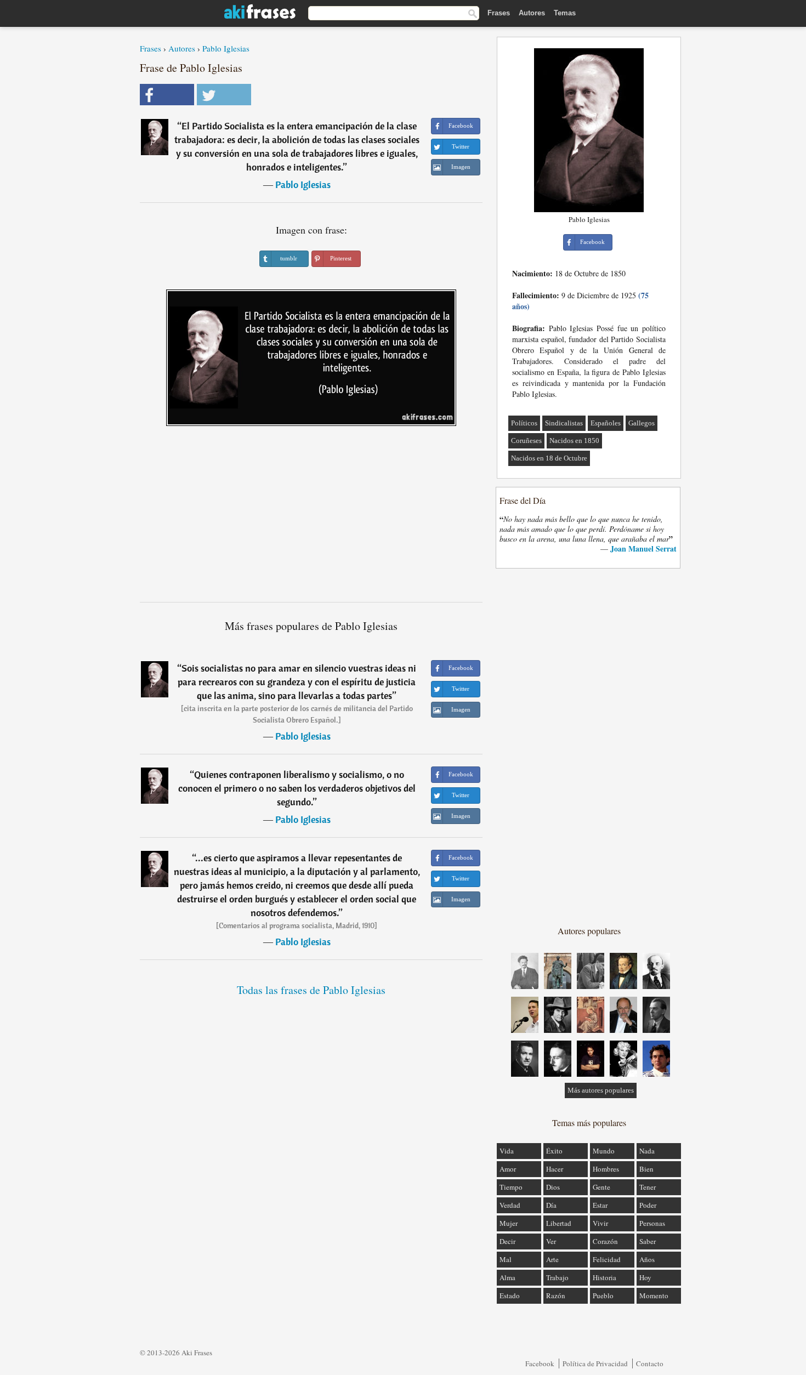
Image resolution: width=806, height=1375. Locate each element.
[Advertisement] (311, 518)
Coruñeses (526, 440)
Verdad (510, 1205)
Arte (552, 1259)
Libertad (558, 1223)
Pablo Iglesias (225, 48)
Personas (652, 1223)
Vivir (600, 1223)
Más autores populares (600, 1090)
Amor (508, 1169)
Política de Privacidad (595, 1363)
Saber (647, 1241)
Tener (647, 1187)
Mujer (509, 1223)
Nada (647, 1151)
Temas (565, 13)
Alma (507, 1277)
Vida (507, 1151)
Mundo (604, 1151)
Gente (601, 1187)
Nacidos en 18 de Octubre (549, 458)
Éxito (554, 1151)
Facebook (539, 1363)
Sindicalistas (564, 423)
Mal (506, 1259)
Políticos (524, 423)
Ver (551, 1241)
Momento (653, 1295)
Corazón (605, 1241)
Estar (600, 1205)
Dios (553, 1187)
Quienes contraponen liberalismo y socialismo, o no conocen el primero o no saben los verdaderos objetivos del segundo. (297, 788)
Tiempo (511, 1187)
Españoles (606, 423)
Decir (507, 1241)
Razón (555, 1295)
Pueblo (603, 1295)
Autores (532, 13)
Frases (498, 13)
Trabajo (557, 1277)
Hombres (606, 1169)
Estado (510, 1295)
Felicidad (607, 1259)
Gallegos (641, 423)
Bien (646, 1169)
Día (551, 1205)
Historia (604, 1277)
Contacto (649, 1363)
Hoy (645, 1277)
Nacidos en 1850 (574, 440)
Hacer (554, 1169)
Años (647, 1259)
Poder (647, 1205)
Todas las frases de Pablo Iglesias (311, 989)
